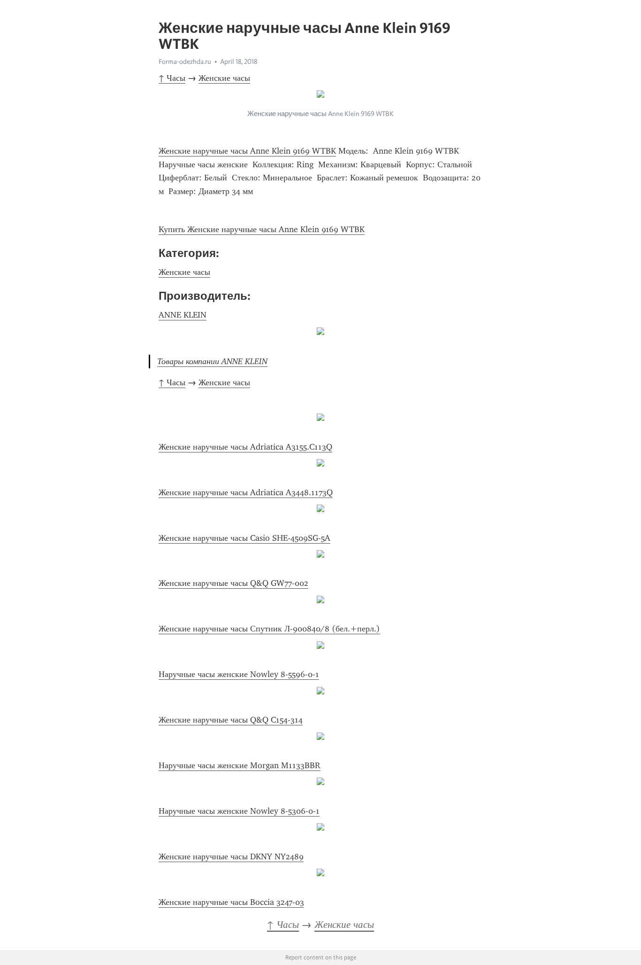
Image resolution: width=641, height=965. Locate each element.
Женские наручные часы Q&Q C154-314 (231, 720)
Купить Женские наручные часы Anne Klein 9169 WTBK (262, 229)
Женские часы (224, 78)
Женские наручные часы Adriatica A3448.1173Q (246, 492)
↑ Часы (172, 78)
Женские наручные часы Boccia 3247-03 (231, 902)
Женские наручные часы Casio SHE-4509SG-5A (244, 538)
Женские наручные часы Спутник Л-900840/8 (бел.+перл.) (269, 628)
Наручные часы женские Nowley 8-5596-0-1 (239, 674)
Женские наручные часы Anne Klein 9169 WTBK (247, 151)
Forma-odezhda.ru (185, 61)
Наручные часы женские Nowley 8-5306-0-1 (239, 811)
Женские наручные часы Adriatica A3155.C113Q (245, 447)
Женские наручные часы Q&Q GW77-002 (233, 583)
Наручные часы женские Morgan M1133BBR (239, 765)
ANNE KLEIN (182, 315)
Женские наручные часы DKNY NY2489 (231, 856)
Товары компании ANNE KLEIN (212, 361)
